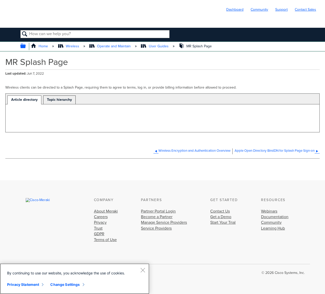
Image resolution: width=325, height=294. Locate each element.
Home (43, 46)
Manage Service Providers (164, 222)
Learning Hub (273, 228)
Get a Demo (220, 216)
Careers (101, 216)
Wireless (72, 46)
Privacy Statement (23, 284)
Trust (98, 228)
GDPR (99, 233)
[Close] (142, 270)
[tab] (24, 99)
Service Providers (156, 228)
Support (281, 9)
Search (24, 34)
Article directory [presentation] (24, 99)
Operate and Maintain (114, 46)
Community (259, 9)
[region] (74, 278)
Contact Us (220, 211)
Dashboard (234, 9)
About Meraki (106, 211)
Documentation (274, 216)
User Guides (158, 46)
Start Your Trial (223, 222)
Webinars (269, 211)
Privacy (100, 222)
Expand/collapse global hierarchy (26, 46)
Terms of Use (105, 239)
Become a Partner (156, 216)
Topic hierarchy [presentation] (59, 99)
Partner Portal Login (158, 211)
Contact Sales (305, 9)
